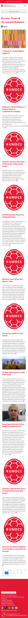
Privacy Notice (13, 610)
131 (21, 570)
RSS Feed (16, 608)
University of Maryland (14, 1)
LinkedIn (13, 608)
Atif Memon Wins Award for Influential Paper (13, 216)
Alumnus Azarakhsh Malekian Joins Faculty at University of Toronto (14, 549)
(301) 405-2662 (11, 605)
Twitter (6, 608)
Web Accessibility (5, 610)
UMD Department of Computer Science (11, 6)
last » (8, 575)
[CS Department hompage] (14, 614)
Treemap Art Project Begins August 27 (13, 52)
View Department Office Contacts (8, 592)
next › (3, 575)
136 (14, 573)
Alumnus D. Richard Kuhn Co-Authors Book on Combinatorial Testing (13, 109)
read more (14, 73)
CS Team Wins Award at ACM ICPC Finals (13, 373)
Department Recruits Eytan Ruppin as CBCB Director (13, 425)
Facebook (2, 608)
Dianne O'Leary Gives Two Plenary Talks (12, 280)
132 (25, 570)
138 (21, 573)
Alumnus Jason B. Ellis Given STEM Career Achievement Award (13, 164)
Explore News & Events (14, 11)
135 (10, 573)
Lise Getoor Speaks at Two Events (12, 334)
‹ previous (9, 570)
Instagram (9, 608)
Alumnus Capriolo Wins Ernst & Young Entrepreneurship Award (13, 490)
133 (3, 573)
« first (3, 570)
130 (18, 570)
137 (17, 573)
